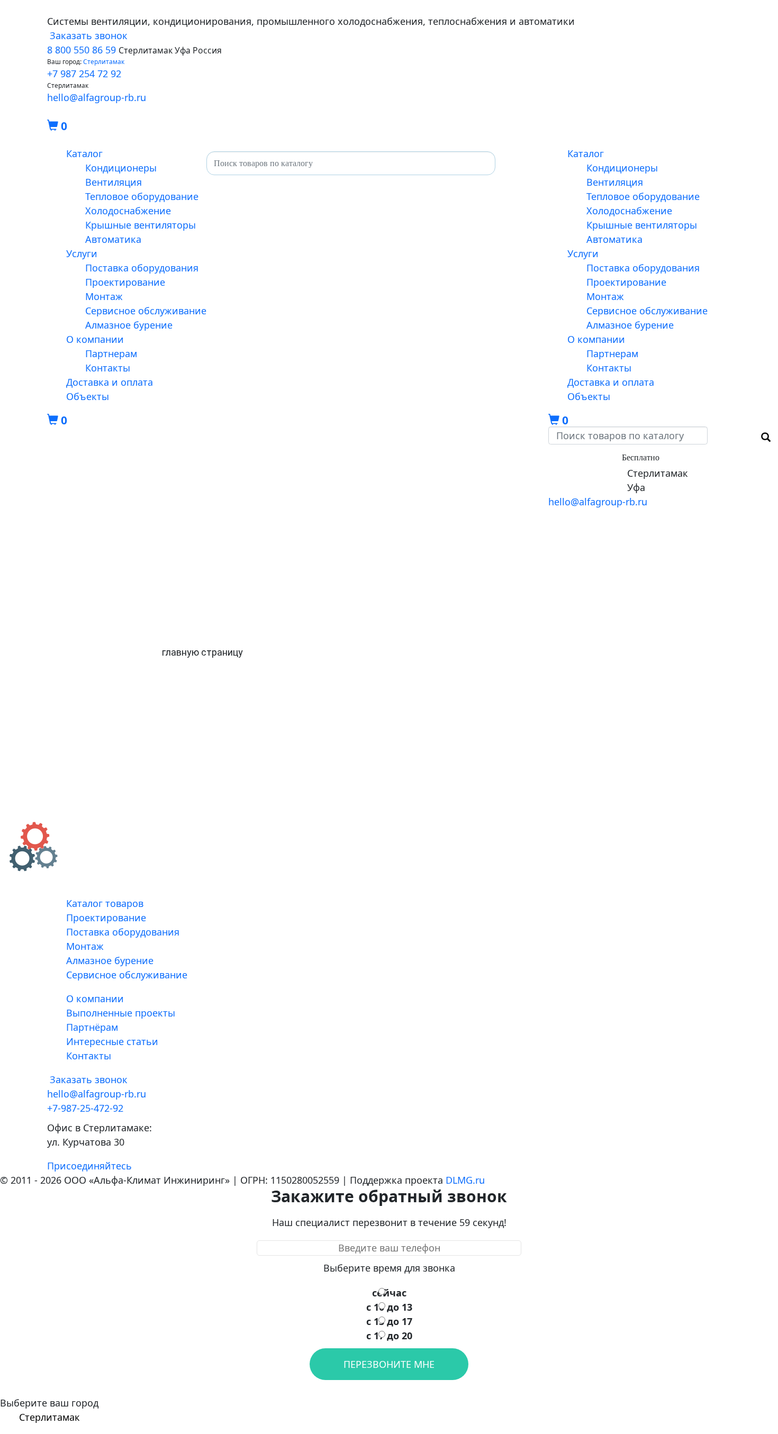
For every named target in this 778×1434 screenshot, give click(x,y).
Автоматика (113, 239)
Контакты (107, 367)
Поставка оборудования (141, 267)
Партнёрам (92, 1027)
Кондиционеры (121, 167)
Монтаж (104, 296)
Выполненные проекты (120, 1012)
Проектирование (125, 282)
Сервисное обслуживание (145, 310)
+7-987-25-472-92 (586, 473)
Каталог (84, 153)
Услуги (81, 253)
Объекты (87, 396)
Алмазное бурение (129, 325)
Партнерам (111, 353)
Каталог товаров (104, 903)
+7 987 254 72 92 (84, 73)
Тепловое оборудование (141, 196)
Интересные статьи (112, 1041)
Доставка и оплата (109, 382)
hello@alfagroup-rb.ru (96, 97)
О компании (95, 339)
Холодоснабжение (128, 210)
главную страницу (202, 652)
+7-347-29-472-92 (586, 487)
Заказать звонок (87, 35)
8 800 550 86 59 (81, 49)
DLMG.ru (465, 1180)
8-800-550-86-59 (583, 456)
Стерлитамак (103, 61)
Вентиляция (113, 182)
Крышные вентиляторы (140, 225)
